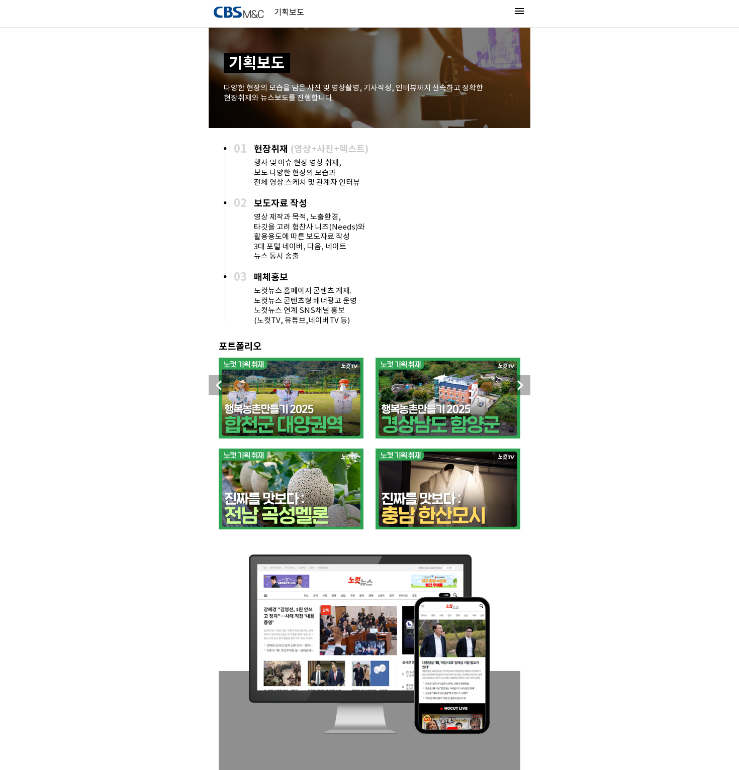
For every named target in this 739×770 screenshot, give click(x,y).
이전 (219, 385)
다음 (520, 385)
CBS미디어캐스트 (239, 12)
